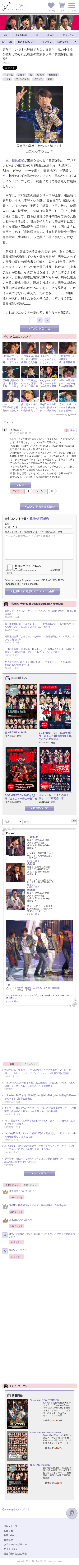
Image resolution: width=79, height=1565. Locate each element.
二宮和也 (8, 74)
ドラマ (7, 79)
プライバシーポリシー (15, 1544)
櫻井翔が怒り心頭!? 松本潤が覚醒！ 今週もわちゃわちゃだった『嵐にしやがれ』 (10, 388)
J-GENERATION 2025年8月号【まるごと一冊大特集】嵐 (21, 797)
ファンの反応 (22, 79)
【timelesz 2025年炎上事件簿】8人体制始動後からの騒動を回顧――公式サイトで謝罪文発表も (40, 1097)
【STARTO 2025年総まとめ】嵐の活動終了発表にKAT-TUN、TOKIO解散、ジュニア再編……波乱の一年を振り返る (39, 1084)
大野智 (21, 74)
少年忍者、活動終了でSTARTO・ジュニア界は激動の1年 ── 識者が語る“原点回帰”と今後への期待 (39, 1160)
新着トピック (30, 1185)
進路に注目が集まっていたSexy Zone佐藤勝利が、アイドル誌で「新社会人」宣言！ (67, 388)
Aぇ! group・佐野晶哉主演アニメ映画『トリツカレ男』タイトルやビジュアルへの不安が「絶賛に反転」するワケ (39, 1148)
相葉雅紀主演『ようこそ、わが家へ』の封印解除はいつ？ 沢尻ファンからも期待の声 (41, 638)
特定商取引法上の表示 (15, 1553)
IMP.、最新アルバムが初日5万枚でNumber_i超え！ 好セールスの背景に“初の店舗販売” (40, 1122)
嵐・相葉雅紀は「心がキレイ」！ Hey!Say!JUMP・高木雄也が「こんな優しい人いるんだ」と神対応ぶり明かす (40, 625)
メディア (38, 79)
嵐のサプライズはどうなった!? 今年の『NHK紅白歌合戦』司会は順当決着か (40, 612)
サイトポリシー (12, 1549)
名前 (7, 523)
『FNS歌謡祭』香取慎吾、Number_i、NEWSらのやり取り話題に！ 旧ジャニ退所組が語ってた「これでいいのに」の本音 (41, 651)
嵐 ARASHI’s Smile (16, 732)
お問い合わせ (11, 1535)
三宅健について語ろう (20, 1219)
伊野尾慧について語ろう (22, 1191)
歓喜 (50, 79)
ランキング (30, 1064)
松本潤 (40, 74)
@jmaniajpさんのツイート (16, 1509)
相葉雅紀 (53, 74)
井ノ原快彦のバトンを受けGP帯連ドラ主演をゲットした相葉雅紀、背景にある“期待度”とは (40, 663)
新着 (12, 1064)
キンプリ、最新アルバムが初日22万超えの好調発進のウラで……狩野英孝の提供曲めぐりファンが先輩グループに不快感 (40, 1110)
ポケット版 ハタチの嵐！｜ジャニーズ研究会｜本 (55, 797)
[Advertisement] (39, 1035)
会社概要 (8, 1540)
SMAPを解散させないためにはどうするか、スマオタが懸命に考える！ (42, 1235)
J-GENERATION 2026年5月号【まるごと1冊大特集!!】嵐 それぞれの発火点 (55, 736)
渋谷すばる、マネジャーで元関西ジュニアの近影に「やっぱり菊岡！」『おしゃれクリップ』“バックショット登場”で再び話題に (37, 1072)
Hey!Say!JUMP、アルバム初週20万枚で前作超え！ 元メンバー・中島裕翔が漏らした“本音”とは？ (40, 1135)
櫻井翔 (20, 988)
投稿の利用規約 (39, 518)
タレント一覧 (11, 1526)
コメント (9, 532)
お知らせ (8, 1530)
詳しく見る (34, 860)
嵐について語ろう (18, 1249)
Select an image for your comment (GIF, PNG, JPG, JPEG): (35, 580)
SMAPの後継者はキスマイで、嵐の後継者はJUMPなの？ (38, 1205)
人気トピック (12, 1185)
